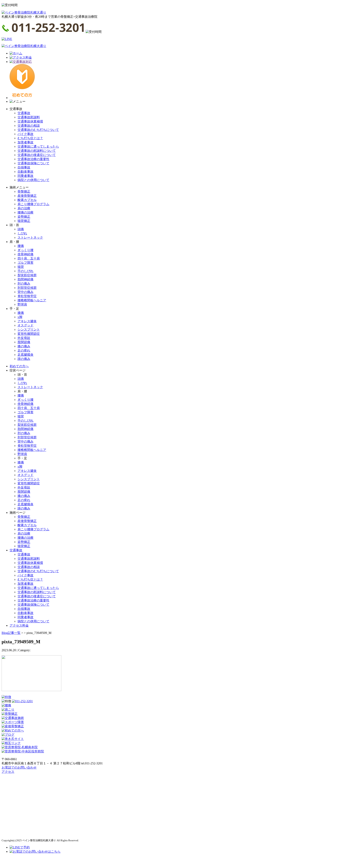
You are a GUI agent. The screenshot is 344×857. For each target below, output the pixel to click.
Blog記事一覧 (11, 633)
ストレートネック (30, 237)
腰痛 (21, 246)
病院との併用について (33, 180)
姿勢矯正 (24, 216)
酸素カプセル (27, 200)
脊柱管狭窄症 (27, 296)
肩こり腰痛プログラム (33, 204)
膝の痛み (24, 346)
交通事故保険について (33, 163)
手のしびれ (25, 271)
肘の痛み (24, 283)
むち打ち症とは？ (30, 138)
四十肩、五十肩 (29, 258)
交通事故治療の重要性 (33, 159)
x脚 (20, 317)
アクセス (8, 771)
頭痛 (21, 229)
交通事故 (24, 113)
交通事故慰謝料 (29, 117)
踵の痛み (24, 358)
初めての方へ (19, 366)
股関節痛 (24, 342)
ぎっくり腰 (25, 250)
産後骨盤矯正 (27, 195)
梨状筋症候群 (27, 275)
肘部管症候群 (27, 287)
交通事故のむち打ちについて (38, 129)
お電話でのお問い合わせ (19, 767)
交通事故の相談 (29, 125)
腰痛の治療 (25, 212)
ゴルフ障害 (25, 262)
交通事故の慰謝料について (37, 150)
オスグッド (25, 325)
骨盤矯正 (24, 191)
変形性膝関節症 (29, 333)
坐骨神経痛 (25, 254)
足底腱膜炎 (25, 354)
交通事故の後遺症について (37, 155)
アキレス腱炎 (27, 321)
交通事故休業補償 (30, 121)
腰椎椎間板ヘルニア (32, 300)
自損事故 (24, 167)
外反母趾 (24, 338)
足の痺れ (24, 350)
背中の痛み (25, 292)
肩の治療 (24, 208)
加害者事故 (25, 142)
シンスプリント (29, 329)
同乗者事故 (25, 175)
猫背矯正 (24, 220)
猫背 (21, 266)
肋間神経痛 (25, 279)
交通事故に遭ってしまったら (38, 146)
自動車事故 (25, 171)
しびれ (22, 233)
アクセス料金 (19, 625)
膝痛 (21, 312)
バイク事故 (25, 134)
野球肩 (22, 304)
